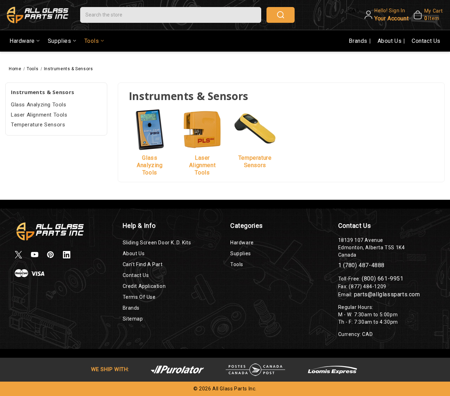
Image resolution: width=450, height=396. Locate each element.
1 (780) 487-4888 (361, 265)
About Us (390, 41)
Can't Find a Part (143, 264)
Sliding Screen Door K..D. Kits (157, 242)
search (280, 15)
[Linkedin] (66, 254)
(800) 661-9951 (382, 278)
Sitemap (133, 319)
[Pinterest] (50, 254)
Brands (359, 41)
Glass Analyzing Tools (38, 104)
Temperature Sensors (38, 124)
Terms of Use (139, 297)
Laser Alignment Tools (39, 115)
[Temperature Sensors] (255, 129)
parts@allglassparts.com (387, 294)
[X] (18, 254)
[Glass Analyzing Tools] (150, 129)
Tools (91, 41)
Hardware (22, 41)
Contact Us (426, 41)
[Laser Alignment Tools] (202, 129)
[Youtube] (34, 254)
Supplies (59, 41)
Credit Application (144, 286)
